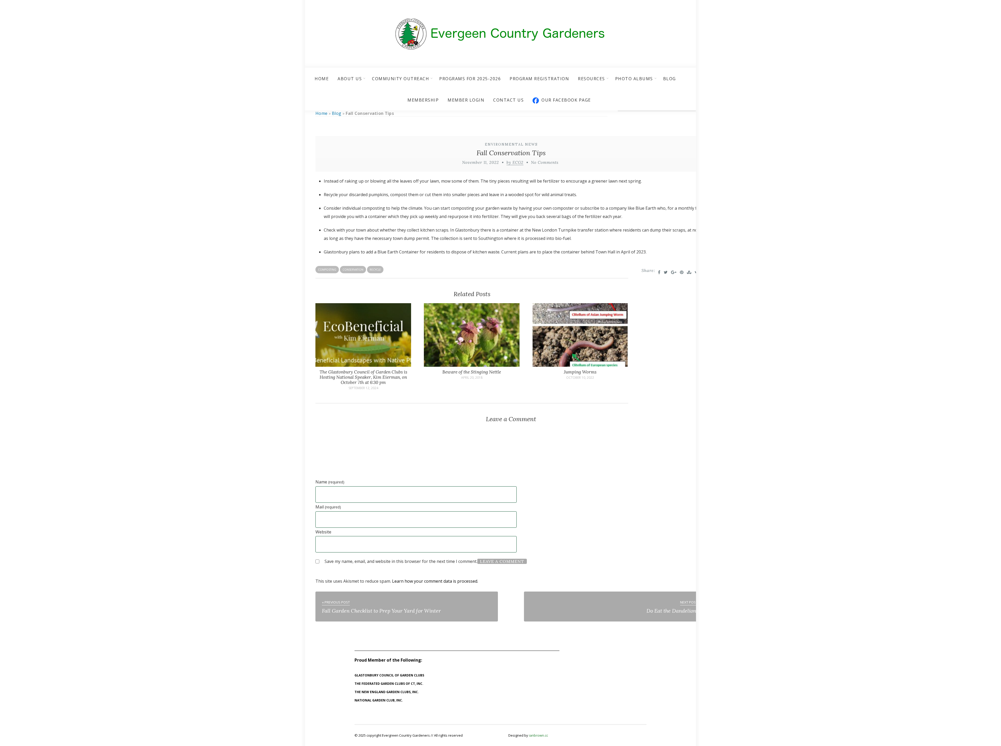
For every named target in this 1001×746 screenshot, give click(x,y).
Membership (423, 100)
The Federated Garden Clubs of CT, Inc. (389, 683)
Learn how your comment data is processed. (435, 581)
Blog (669, 79)
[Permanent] (363, 365)
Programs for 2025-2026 (470, 79)
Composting (327, 269)
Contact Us (508, 100)
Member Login (466, 100)
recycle (375, 269)
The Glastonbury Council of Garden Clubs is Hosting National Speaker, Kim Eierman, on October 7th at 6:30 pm (363, 377)
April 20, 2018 (472, 378)
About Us (350, 79)
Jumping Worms (580, 372)
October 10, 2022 (580, 378)
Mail (328, 507)
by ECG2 (514, 162)
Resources (591, 79)
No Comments (544, 162)
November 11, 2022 (480, 162)
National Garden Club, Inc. (379, 700)
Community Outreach (400, 79)
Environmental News (511, 144)
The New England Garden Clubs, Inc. (387, 692)
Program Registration (539, 79)
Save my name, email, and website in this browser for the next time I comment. (401, 561)
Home (322, 79)
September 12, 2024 (363, 388)
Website (323, 532)
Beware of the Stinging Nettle (471, 372)
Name (329, 482)
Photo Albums (634, 79)
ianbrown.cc (538, 735)
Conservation (353, 269)
